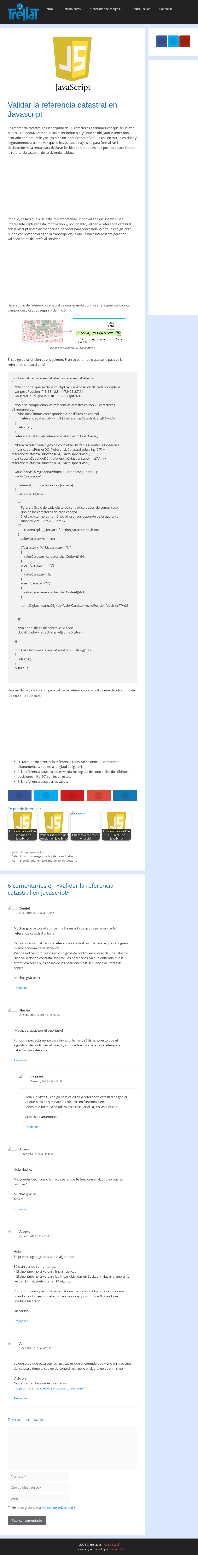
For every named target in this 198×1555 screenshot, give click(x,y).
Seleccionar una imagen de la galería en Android (43, 856)
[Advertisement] (72, 187)
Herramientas (71, 9)
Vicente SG (117, 1549)
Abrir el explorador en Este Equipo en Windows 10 (44, 860)
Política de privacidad (58, 1507)
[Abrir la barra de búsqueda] (183, 9)
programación (35, 852)
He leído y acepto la (44, 1507)
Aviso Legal (111, 1544)
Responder (21, 988)
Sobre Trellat (141, 9)
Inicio (49, 9)
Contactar (165, 9)
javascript (18, 852)
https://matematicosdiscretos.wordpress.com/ (49, 1388)
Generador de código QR (106, 9)
